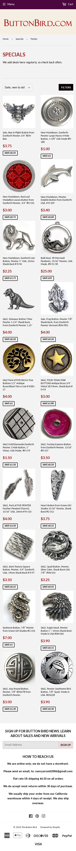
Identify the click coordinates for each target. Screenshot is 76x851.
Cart (70, 4)
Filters (66, 87)
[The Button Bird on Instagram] (43, 816)
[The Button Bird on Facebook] (31, 816)
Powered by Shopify (50, 827)
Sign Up (66, 744)
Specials (19, 39)
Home (5, 39)
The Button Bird (29, 827)
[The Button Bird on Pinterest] (37, 816)
